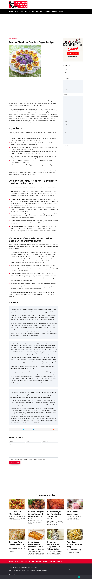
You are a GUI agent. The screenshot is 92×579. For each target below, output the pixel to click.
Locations (47, 11)
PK (65, 129)
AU (65, 81)
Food (21, 11)
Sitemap (52, 561)
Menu (16, 11)
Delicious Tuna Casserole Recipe (16, 543)
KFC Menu (15, 567)
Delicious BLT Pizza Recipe (15, 513)
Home (11, 11)
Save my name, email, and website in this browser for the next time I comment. (28, 459)
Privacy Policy (12, 574)
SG (65, 134)
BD (66, 102)
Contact (61, 11)
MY (66, 121)
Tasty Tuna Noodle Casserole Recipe (74, 544)
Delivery (54, 11)
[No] (90, 577)
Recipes (31, 11)
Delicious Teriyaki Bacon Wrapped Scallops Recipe (36, 514)
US (65, 140)
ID (65, 110)
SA (65, 132)
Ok (79, 576)
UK (65, 137)
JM (65, 116)
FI (65, 108)
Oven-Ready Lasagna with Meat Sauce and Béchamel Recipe (36, 545)
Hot (26, 11)
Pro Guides (39, 11)
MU (66, 118)
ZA (65, 91)
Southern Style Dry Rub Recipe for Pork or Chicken (54, 515)
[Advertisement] (46, 26)
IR (65, 86)
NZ (66, 89)
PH (66, 126)
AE (65, 97)
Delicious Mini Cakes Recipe (73, 513)
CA (65, 83)
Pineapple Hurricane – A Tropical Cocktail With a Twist (55, 545)
